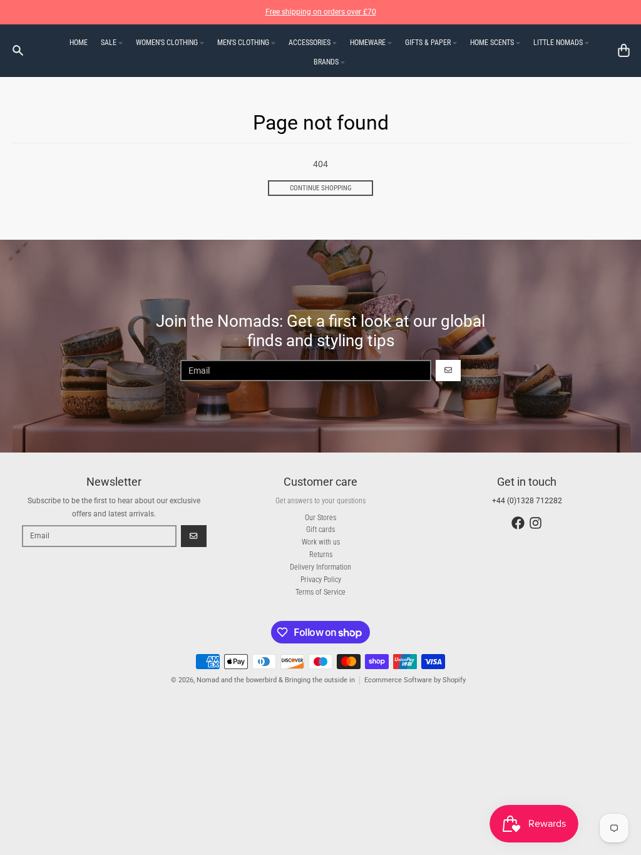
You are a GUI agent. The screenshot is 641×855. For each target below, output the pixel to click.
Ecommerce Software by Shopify (415, 680)
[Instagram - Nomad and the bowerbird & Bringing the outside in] (535, 523)
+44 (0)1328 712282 (527, 500)
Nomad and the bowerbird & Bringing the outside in (276, 680)
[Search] (17, 50)
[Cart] (623, 50)
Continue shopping (321, 188)
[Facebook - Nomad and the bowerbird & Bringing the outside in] (518, 523)
